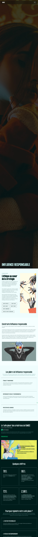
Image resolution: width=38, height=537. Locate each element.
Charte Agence (5, 306)
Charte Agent (13, 303)
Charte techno (13, 306)
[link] (6, 304)
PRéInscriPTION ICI (4, 436)
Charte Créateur (5, 303)
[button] (35, 2)
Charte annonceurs (6, 308)
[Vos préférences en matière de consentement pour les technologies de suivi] (37, 403)
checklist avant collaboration (8, 311)
